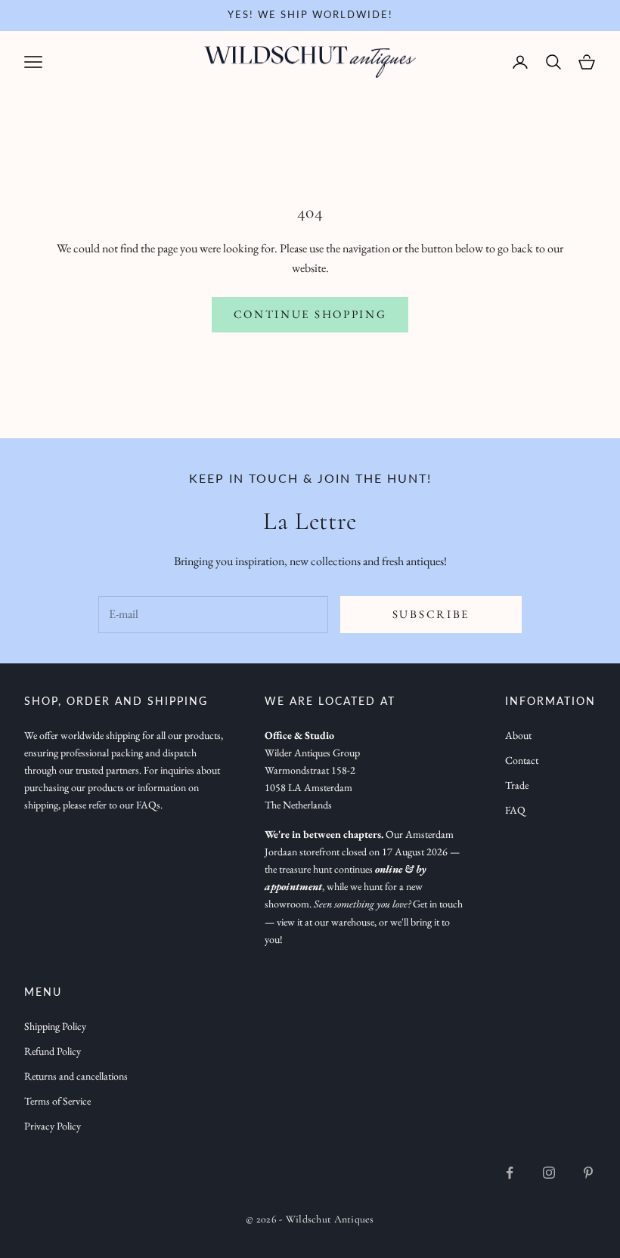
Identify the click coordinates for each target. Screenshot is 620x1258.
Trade (517, 785)
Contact (521, 760)
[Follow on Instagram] (548, 1172)
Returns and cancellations (76, 1076)
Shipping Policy (55, 1026)
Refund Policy (52, 1051)
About (518, 735)
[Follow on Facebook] (509, 1172)
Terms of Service (57, 1101)
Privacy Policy (52, 1126)
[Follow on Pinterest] (588, 1172)
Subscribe (431, 614)
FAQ (515, 810)
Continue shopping (310, 314)
